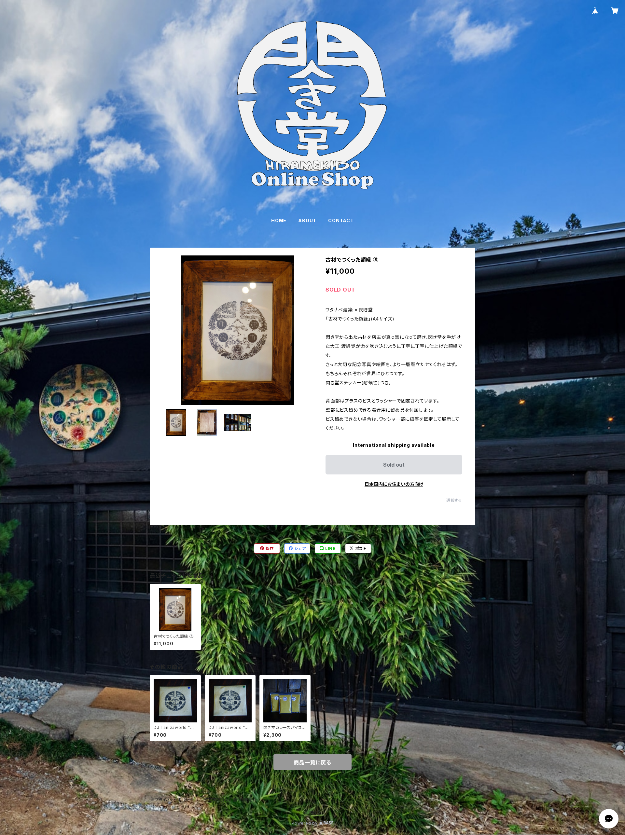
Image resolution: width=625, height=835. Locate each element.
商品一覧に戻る (312, 762)
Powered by (305, 823)
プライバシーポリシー (174, 799)
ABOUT (307, 220)
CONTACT (341, 220)
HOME (278, 220)
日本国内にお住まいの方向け (394, 484)
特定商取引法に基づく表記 (228, 799)
